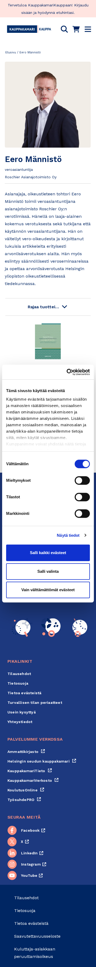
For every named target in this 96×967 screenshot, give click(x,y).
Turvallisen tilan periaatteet (34, 702)
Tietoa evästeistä (24, 693)
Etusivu (10, 52)
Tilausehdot (19, 674)
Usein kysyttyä (21, 712)
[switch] (82, 480)
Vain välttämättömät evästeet (48, 589)
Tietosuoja (17, 683)
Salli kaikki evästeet (48, 552)
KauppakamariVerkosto (33, 780)
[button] (64, 29)
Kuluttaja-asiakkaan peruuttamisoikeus (34, 952)
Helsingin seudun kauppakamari (41, 761)
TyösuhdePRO (24, 800)
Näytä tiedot (68, 535)
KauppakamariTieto (29, 771)
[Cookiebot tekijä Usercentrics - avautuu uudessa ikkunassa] (68, 372)
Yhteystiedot (19, 722)
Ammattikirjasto (26, 751)
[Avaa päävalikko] (88, 29)
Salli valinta (48, 571)
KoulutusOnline (25, 790)
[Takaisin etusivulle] (29, 29)
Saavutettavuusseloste (37, 936)
